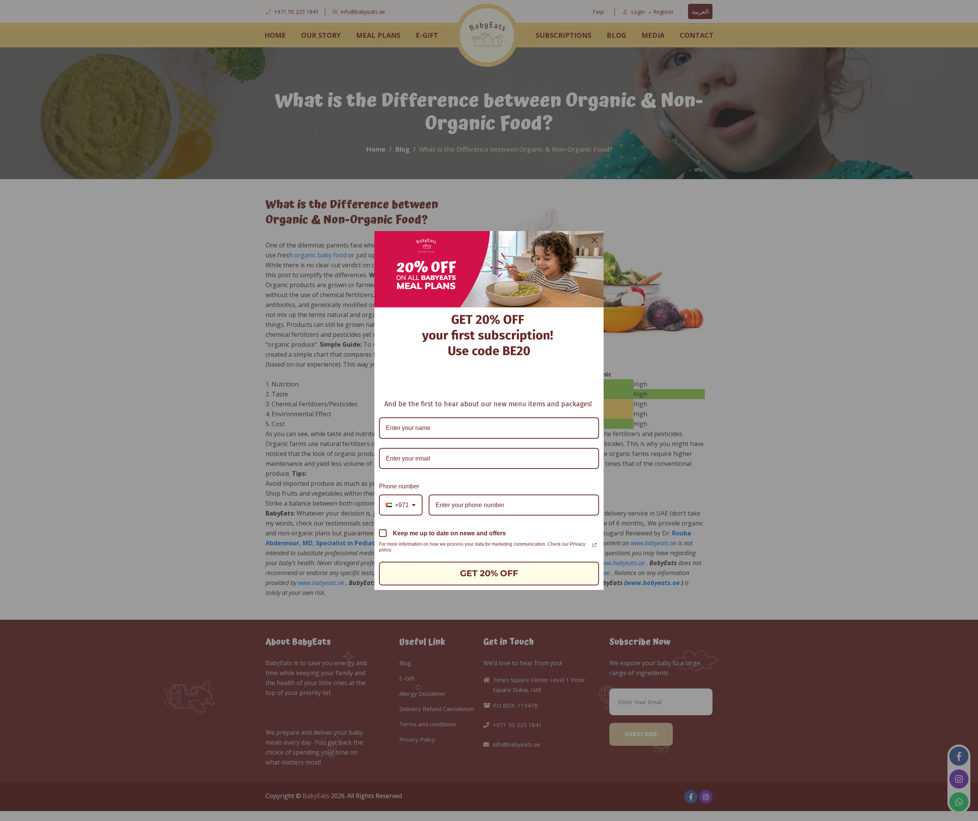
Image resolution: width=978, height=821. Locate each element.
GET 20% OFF (489, 573)
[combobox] (401, 505)
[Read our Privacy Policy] (594, 544)
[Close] (594, 240)
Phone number (399, 486)
